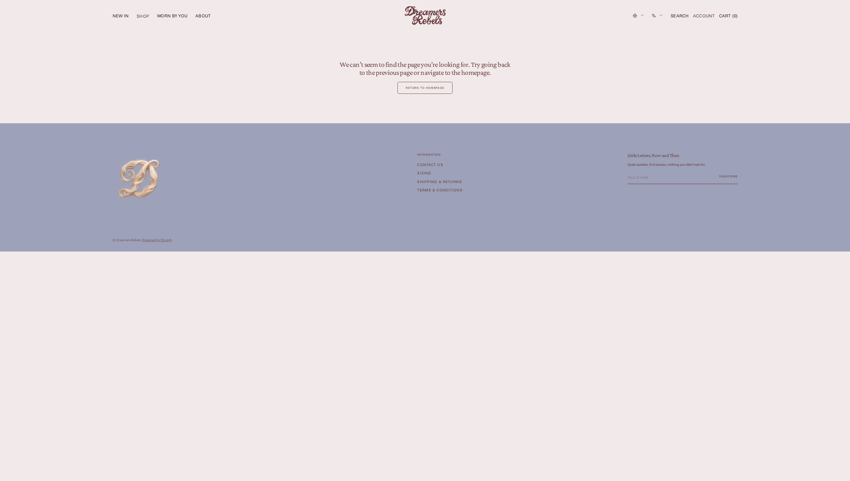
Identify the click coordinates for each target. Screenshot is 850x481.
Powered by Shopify (157, 240)
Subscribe (728, 176)
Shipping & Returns (439, 181)
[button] (680, 15)
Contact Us (430, 165)
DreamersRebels (128, 240)
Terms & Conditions (439, 190)
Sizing (424, 173)
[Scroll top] (840, 471)
